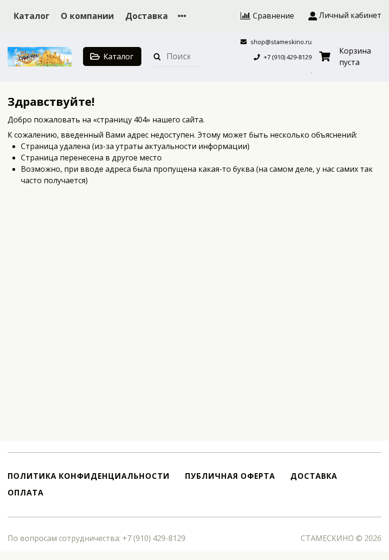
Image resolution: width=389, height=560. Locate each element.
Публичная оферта (230, 476)
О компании (87, 15)
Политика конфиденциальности (89, 476)
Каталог (31, 15)
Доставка (146, 15)
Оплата (26, 492)
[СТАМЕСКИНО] (40, 56)
